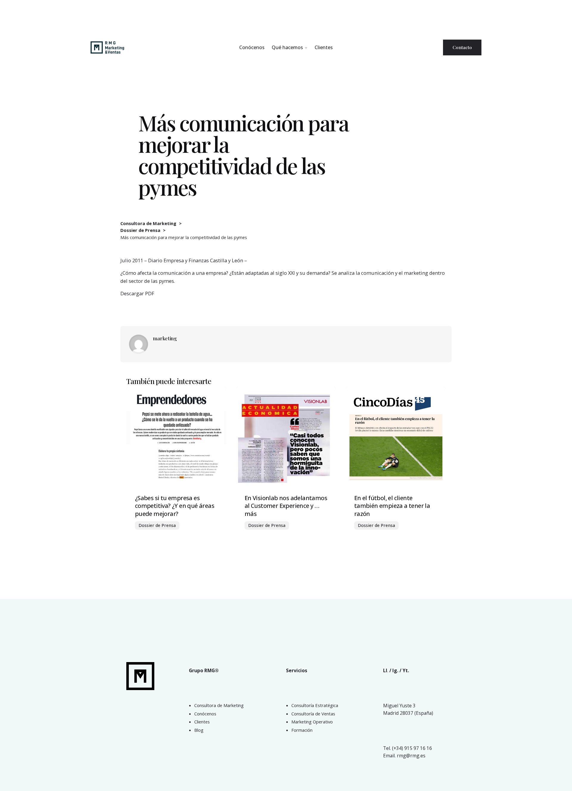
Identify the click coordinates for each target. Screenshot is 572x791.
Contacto (462, 47)
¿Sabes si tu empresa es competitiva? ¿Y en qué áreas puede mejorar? (174, 506)
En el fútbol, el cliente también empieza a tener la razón (392, 506)
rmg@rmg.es (411, 755)
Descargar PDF (137, 293)
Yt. (405, 670)
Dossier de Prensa (157, 525)
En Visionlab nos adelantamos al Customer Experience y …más (286, 506)
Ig (394, 670)
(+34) (398, 748)
